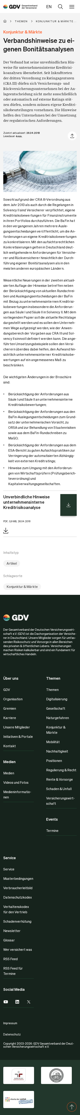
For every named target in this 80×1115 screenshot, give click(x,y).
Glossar (9, 940)
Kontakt (9, 746)
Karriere (9, 718)
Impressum (10, 1023)
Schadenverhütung (17, 921)
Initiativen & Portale (18, 736)
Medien (8, 773)
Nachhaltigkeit (57, 751)
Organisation (13, 699)
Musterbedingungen (18, 878)
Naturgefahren (57, 718)
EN (49, 6)
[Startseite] (9, 21)
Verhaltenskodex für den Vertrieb (16, 909)
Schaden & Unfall (59, 789)
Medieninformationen (17, 794)
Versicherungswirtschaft (60, 801)
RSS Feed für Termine (13, 971)
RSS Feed (10, 959)
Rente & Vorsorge (59, 779)
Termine (52, 830)
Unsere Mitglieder (16, 727)
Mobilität (53, 742)
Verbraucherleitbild (17, 888)
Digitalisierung (56, 699)
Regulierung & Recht (61, 770)
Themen (52, 689)
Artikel (12, 563)
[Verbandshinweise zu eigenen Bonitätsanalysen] (20, 6)
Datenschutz (12, 1034)
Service (8, 869)
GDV (6, 689)
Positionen (54, 760)
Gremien (9, 708)
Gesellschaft (55, 708)
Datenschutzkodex (17, 897)
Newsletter (12, 931)
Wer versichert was (17, 949)
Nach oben (72, 1107)
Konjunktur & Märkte (22, 586)
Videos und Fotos (16, 782)
